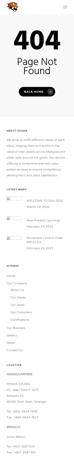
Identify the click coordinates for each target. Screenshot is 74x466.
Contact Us (15, 350)
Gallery (12, 335)
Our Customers (21, 312)
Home (11, 276)
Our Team (17, 305)
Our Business (16, 328)
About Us (17, 290)
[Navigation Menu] (65, 7)
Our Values (18, 297)
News (11, 343)
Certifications (19, 320)
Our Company (17, 283)
